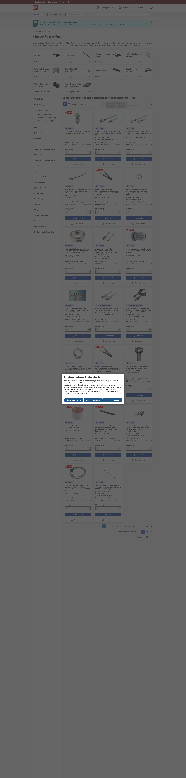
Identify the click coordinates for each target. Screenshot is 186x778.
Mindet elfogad (113, 400)
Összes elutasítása (74, 400)
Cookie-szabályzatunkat (79, 393)
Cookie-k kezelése (93, 400)
